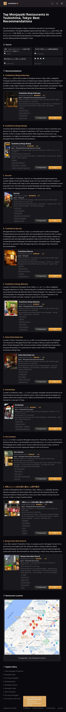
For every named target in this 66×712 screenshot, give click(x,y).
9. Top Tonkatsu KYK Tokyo (12, 699)
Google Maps (42, 118)
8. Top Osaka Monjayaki (11, 695)
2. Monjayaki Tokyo (9, 675)
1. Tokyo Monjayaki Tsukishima (13, 671)
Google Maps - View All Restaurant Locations (33, 658)
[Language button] (62, 3)
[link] (32, 95)
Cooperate (26, 708)
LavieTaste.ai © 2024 (9, 708)
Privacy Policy (50, 708)
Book (55, 118)
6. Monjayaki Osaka (9, 688)
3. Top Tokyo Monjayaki (10, 678)
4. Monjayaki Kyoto (9, 681)
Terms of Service (38, 708)
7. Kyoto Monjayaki (9, 692)
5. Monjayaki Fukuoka (10, 685)
